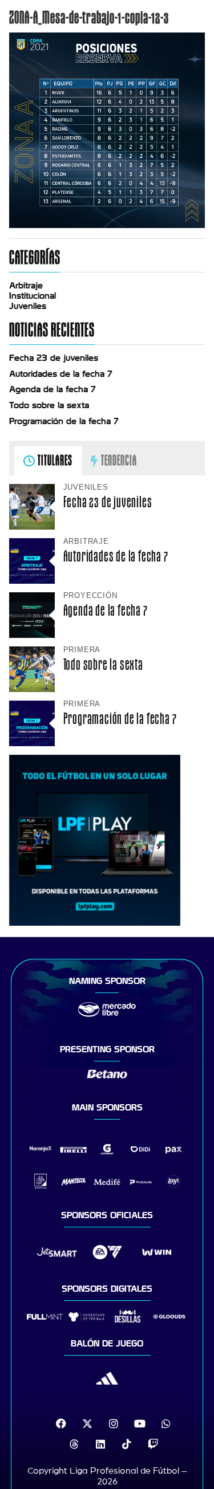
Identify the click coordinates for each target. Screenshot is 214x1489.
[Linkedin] (100, 1444)
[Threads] (74, 1444)
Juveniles (27, 306)
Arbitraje (26, 285)
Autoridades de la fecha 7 (60, 374)
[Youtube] (140, 1423)
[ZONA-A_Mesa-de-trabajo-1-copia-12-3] (107, 225)
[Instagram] (113, 1423)
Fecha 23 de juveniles (53, 358)
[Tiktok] (126, 1444)
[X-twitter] (87, 1423)
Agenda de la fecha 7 (52, 389)
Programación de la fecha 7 (64, 421)
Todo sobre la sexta (49, 405)
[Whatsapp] (166, 1423)
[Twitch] (153, 1444)
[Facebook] (61, 1423)
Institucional (32, 295)
